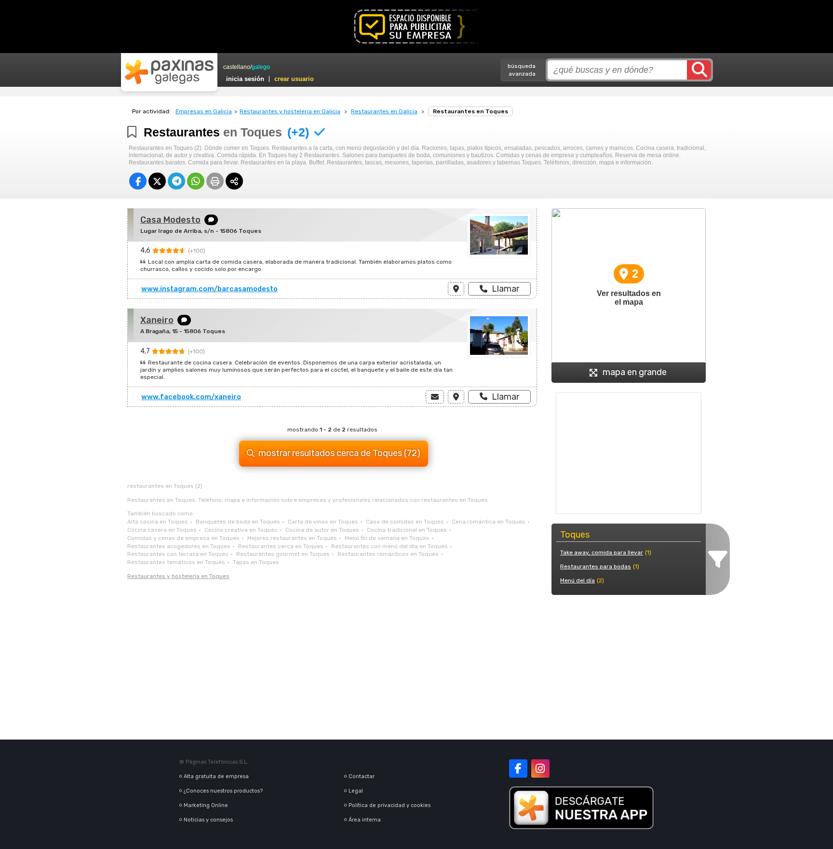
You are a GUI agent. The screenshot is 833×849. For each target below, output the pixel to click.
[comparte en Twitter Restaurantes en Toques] (157, 181)
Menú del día (577, 580)
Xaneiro (157, 320)
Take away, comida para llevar (601, 552)
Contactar (362, 776)
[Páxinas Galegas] (169, 72)
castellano (236, 67)
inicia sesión (245, 78)
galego (261, 67)
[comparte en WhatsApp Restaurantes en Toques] (195, 181)
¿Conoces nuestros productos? (223, 791)
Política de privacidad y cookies (389, 805)
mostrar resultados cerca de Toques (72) (339, 453)
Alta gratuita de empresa (216, 776)
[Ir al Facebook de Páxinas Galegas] (518, 768)
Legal (356, 791)
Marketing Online (206, 805)
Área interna (365, 820)
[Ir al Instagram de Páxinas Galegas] (540, 768)
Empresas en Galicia (203, 111)
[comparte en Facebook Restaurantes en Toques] (138, 181)
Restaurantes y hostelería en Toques (178, 576)
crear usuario (294, 78)
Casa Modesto (170, 220)
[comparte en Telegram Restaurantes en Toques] (176, 181)
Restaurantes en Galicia (384, 111)
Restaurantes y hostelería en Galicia (290, 111)
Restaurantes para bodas (595, 566)
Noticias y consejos (208, 820)
